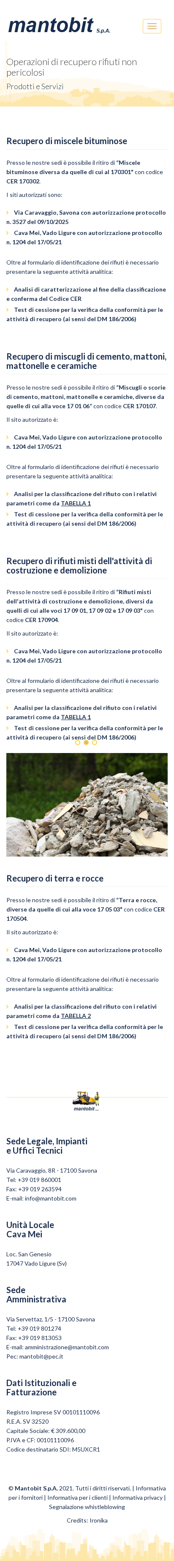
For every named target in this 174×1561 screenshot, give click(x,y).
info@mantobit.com (50, 1198)
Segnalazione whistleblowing (87, 1506)
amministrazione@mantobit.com (67, 1347)
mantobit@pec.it (41, 1356)
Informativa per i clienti (77, 1497)
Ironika (99, 1520)
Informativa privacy (137, 1497)
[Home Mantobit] (59, 23)
